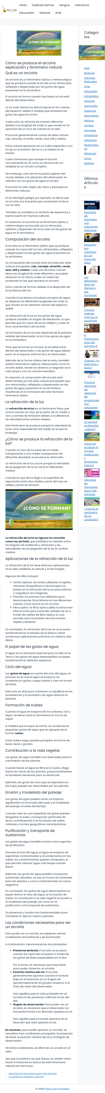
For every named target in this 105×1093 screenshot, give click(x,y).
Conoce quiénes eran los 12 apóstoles (91, 315)
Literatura (82, 5)
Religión (89, 163)
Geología (90, 111)
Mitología (90, 153)
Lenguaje (90, 130)
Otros (87, 158)
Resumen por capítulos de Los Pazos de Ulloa (90, 254)
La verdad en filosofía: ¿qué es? (26, 1076)
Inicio (23, 5)
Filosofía (89, 101)
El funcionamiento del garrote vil (91, 340)
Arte (58, 13)
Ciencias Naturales (90, 79)
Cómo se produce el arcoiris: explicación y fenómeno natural (91, 454)
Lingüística (91, 135)
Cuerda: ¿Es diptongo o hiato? (91, 364)
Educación (26, 13)
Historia (44, 13)
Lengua (64, 5)
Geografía (91, 106)
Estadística (91, 96)
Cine (87, 86)
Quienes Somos (43, 5)
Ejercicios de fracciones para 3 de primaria (33, 1073)
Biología (89, 73)
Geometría (91, 115)
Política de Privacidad (56, 1088)
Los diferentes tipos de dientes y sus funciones (90, 286)
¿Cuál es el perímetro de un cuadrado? (91, 514)
